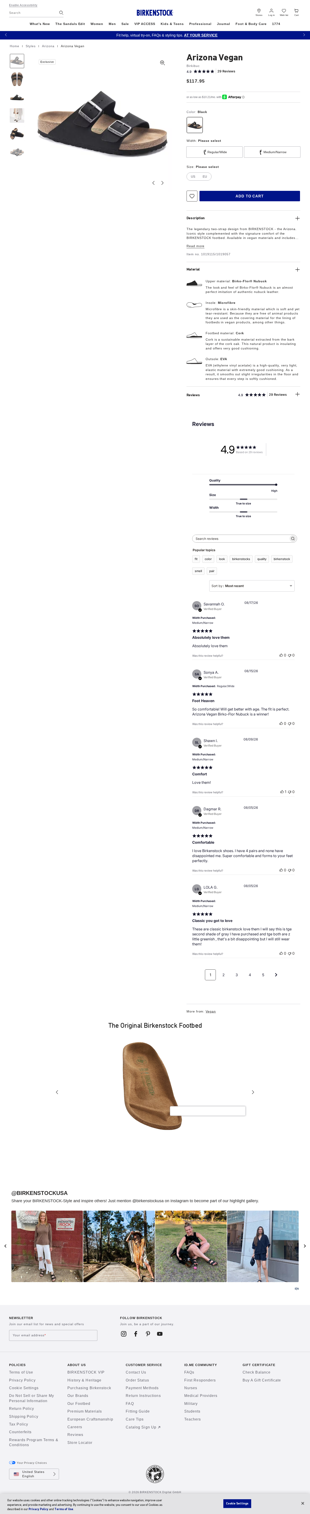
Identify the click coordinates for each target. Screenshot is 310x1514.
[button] (6, 34)
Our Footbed (78, 1404)
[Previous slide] (153, 183)
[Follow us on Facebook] (136, 1333)
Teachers (192, 1419)
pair (211, 571)
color (208, 559)
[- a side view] (17, 97)
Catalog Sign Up (141, 1427)
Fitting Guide (138, 1411)
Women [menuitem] (97, 24)
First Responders (200, 1380)
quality (261, 559)
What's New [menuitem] (40, 24)
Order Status (137, 1380)
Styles (31, 46)
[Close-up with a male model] (17, 115)
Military (191, 1404)
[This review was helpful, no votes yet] (281, 655)
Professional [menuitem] (200, 24)
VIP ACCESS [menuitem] (144, 24)
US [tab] (193, 176)
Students (192, 1411)
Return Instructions (143, 1396)
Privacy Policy (22, 1380)
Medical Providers (201, 1396)
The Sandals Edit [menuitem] (70, 24)
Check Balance (257, 1372)
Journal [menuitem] (223, 24)
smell (198, 571)
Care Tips (135, 1419)
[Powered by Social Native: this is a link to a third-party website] (297, 1289)
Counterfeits (20, 1432)
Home (15, 46)
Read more (196, 246)
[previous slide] (5, 1246)
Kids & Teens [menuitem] (172, 24)
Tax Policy (18, 1424)
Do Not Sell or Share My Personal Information (31, 1398)
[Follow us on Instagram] (124, 1333)
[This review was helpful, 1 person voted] (282, 791)
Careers (74, 1427)
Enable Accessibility (23, 5)
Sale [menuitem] (125, 24)
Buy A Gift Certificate (262, 1380)
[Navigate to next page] (276, 974)
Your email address (29, 1335)
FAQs (189, 1372)
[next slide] (305, 1246)
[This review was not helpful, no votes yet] (289, 655)
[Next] (17, 152)
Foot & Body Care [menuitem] (251, 24)
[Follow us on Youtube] (160, 1333)
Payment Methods (142, 1388)
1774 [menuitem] (276, 24)
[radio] (195, 125)
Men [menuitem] (112, 24)
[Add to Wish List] (192, 196)
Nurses (190, 1388)
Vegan (211, 1011)
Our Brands (77, 1396)
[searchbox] (240, 538)
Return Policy (21, 1409)
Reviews (75, 1435)
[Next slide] (162, 183)
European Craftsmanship (90, 1419)
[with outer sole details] (17, 133)
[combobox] (252, 586)
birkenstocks (241, 559)
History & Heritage (84, 1380)
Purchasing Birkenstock (89, 1388)
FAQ (130, 1404)
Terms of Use (21, 1372)
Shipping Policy (23, 1416)
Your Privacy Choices (32, 1463)
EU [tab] (205, 176)
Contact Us (136, 1372)
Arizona (49, 46)
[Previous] (17, 61)
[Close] (303, 1503)
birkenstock (282, 559)
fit (196, 559)
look (222, 559)
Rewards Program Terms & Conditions (33, 1442)
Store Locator (79, 1443)
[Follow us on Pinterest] (148, 1333)
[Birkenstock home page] (155, 13)
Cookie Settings (24, 1388)
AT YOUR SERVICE (189, 35)
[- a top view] (17, 79)
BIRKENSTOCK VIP (86, 1372)
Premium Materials (84, 1411)
